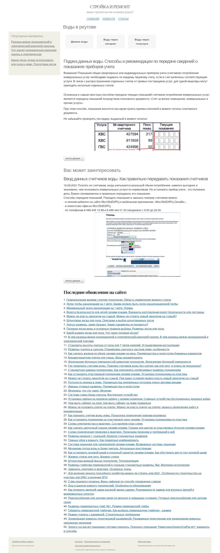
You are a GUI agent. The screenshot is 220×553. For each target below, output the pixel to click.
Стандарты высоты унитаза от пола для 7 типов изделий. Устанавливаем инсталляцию (123, 345)
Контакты (79, 541)
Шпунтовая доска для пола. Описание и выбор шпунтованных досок (110, 320)
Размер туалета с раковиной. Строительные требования (104, 514)
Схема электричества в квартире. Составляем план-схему (105, 424)
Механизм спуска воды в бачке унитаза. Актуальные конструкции (109, 448)
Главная (93, 18)
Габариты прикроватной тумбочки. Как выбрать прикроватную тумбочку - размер (119, 510)
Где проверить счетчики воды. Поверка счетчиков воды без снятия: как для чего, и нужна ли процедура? (134, 366)
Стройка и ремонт (110, 6)
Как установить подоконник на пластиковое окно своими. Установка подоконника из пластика (127, 419)
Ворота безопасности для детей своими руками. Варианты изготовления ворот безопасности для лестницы (135, 312)
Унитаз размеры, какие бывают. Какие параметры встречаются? (107, 324)
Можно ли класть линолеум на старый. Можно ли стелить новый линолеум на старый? (122, 316)
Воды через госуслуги (142, 41)
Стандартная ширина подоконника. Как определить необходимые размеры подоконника (124, 370)
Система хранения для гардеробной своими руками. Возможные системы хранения (122, 444)
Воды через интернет (110, 41)
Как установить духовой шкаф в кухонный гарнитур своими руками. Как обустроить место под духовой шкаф (137, 452)
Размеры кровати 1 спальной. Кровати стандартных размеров (107, 436)
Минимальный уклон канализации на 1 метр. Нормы (100, 308)
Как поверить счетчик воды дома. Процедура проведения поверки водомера (117, 415)
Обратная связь (144, 541)
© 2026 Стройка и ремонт (23, 541)
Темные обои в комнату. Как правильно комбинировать (103, 440)
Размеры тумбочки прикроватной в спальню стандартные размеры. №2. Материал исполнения (129, 465)
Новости (108, 18)
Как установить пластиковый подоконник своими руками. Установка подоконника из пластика (127, 374)
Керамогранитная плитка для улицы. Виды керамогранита (105, 357)
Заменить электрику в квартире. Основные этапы (99, 469)
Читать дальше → (74, 158)
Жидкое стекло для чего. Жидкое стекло (93, 457)
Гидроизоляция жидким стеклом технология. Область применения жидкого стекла (119, 300)
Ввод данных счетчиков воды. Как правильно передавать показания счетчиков (136, 178)
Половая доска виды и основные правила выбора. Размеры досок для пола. (115, 329)
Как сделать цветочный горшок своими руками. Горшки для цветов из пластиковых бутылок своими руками (136, 428)
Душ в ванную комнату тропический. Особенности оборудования (109, 485)
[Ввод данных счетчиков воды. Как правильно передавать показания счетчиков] (137, 244)
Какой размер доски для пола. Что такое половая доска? (103, 333)
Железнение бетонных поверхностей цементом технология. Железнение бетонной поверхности (129, 362)
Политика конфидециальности (87, 545)
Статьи (123, 18)
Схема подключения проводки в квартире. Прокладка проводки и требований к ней (121, 432)
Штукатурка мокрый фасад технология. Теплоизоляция (103, 461)
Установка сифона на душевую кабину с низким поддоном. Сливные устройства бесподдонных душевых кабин (139, 399)
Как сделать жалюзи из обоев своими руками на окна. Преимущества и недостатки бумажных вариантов (135, 353)
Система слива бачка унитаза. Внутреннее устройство (103, 395)
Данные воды (79, 41)
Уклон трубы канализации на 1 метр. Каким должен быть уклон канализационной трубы (122, 304)
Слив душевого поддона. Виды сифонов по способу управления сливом (114, 481)
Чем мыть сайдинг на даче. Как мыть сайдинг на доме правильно (109, 403)
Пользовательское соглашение (97, 541)
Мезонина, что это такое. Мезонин (89, 390)
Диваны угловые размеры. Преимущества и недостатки (104, 386)
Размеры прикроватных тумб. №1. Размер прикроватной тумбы (108, 506)
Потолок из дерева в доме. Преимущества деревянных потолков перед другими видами (124, 382)
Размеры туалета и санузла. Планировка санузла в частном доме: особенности (118, 349)
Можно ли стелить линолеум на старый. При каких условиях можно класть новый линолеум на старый (133, 378)
